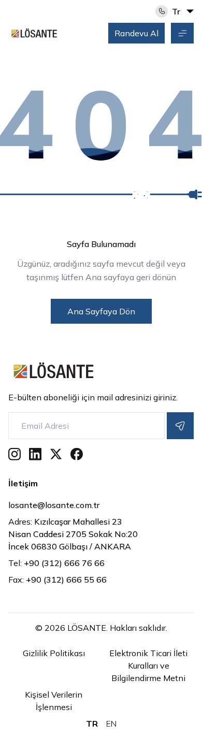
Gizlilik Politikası (54, 653)
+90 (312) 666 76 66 (56, 563)
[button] (182, 33)
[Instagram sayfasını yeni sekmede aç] (14, 453)
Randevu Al (136, 33)
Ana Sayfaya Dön (101, 311)
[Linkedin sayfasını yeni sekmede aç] (35, 453)
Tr (92, 723)
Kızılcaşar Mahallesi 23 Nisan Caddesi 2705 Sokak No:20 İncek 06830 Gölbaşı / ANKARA (73, 534)
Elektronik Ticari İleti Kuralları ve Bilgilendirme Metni (148, 665)
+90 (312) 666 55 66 (57, 579)
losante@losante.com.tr (96, 504)
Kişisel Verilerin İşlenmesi (53, 700)
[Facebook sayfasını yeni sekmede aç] (76, 453)
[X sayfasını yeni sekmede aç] (56, 453)
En (111, 723)
